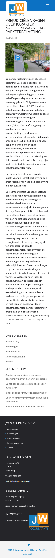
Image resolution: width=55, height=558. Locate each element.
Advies (9, 361)
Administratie (12, 351)
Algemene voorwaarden (18, 520)
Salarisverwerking (15, 356)
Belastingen (11, 346)
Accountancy (12, 341)
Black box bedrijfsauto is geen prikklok (26, 392)
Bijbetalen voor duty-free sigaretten (24, 406)
